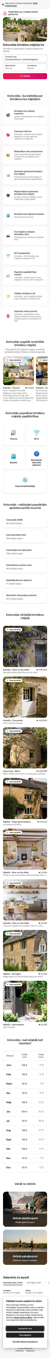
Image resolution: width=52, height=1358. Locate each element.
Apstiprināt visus (25, 1328)
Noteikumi (30, 1351)
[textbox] (14, 68)
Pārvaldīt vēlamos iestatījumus (25, 1342)
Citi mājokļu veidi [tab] (34, 1283)
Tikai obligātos (25, 1335)
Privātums (20, 1351)
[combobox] (25, 59)
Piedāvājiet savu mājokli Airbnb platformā (23, 13)
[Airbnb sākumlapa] (5, 13)
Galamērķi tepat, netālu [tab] (13, 1283)
